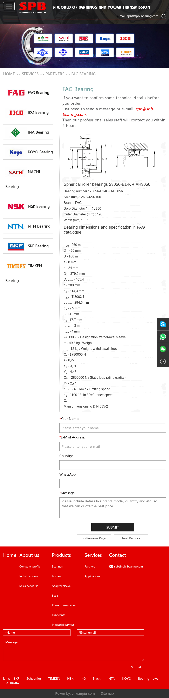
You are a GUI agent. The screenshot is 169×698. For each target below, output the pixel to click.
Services (30, 73)
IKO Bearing (38, 112)
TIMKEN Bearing (23, 273)
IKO (83, 678)
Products (61, 555)
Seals (55, 595)
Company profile (29, 566)
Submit (112, 527)
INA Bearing (38, 132)
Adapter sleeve (61, 586)
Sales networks (28, 586)
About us (29, 555)
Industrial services (63, 624)
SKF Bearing (38, 245)
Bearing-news (148, 678)
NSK (70, 678)
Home (9, 555)
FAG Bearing (83, 73)
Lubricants (58, 615)
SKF (16, 678)
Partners (55, 73)
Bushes (56, 576)
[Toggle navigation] (9, 6)
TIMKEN (54, 678)
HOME (9, 73)
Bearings (57, 566)
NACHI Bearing (22, 179)
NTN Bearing (39, 226)
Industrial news (28, 576)
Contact (117, 555)
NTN (111, 678)
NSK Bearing (38, 206)
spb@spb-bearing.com (142, 16)
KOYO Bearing (40, 151)
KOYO (126, 678)
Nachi (97, 678)
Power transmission (64, 605)
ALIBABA (12, 683)
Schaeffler (33, 678)
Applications (92, 576)
